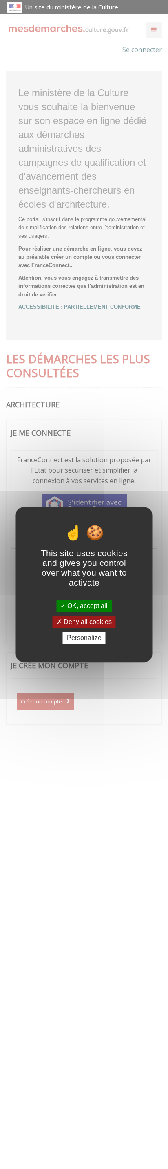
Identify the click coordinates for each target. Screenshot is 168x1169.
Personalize (84, 637)
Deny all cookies (87, 621)
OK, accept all (87, 605)
